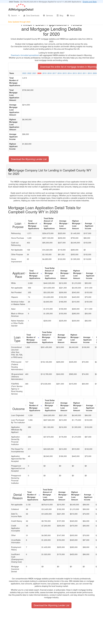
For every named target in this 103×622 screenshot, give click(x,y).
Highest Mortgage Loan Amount (76, 225)
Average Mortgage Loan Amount (63, 225)
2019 (44, 73)
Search (14, 15)
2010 (90, 73)
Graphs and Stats (90, 1)
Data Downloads (32, 15)
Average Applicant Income (89, 226)
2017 (55, 73)
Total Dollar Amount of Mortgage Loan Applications (49, 223)
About (72, 15)
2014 (70, 73)
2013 (75, 73)
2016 (60, 73)
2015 (65, 73)
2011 (85, 73)
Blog (61, 15)
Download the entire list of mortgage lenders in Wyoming (68, 66)
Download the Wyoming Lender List (29, 159)
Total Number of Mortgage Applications (33, 225)
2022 (29, 73)
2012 (80, 73)
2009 (95, 73)
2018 (49, 73)
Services (49, 15)
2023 (24, 73)
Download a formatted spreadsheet (25, 55)
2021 (34, 73)
